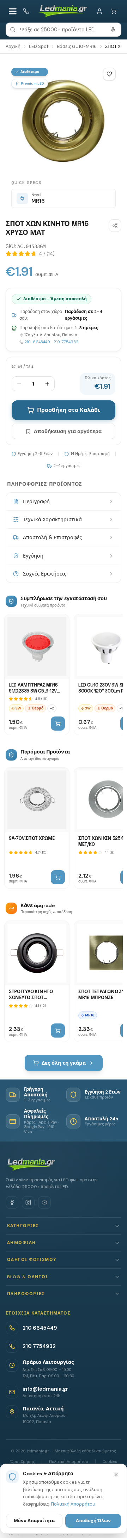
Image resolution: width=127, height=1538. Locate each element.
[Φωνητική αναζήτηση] (113, 29)
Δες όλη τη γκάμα (64, 1063)
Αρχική (13, 46)
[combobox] (63, 30)
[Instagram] (28, 1202)
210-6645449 (37, 341)
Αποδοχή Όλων (93, 1521)
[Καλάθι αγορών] (113, 11)
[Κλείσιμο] (116, 1474)
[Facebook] (12, 1202)
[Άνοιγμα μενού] (13, 11)
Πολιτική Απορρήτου (73, 1504)
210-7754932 (66, 341)
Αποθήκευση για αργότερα (68, 431)
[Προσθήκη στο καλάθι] (58, 723)
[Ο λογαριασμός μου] (99, 11)
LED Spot (38, 46)
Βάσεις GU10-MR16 (77, 46)
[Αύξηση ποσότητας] (47, 384)
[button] (63, 1226)
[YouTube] (44, 1202)
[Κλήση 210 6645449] (26, 11)
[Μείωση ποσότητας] (19, 384)
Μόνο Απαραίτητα (34, 1521)
